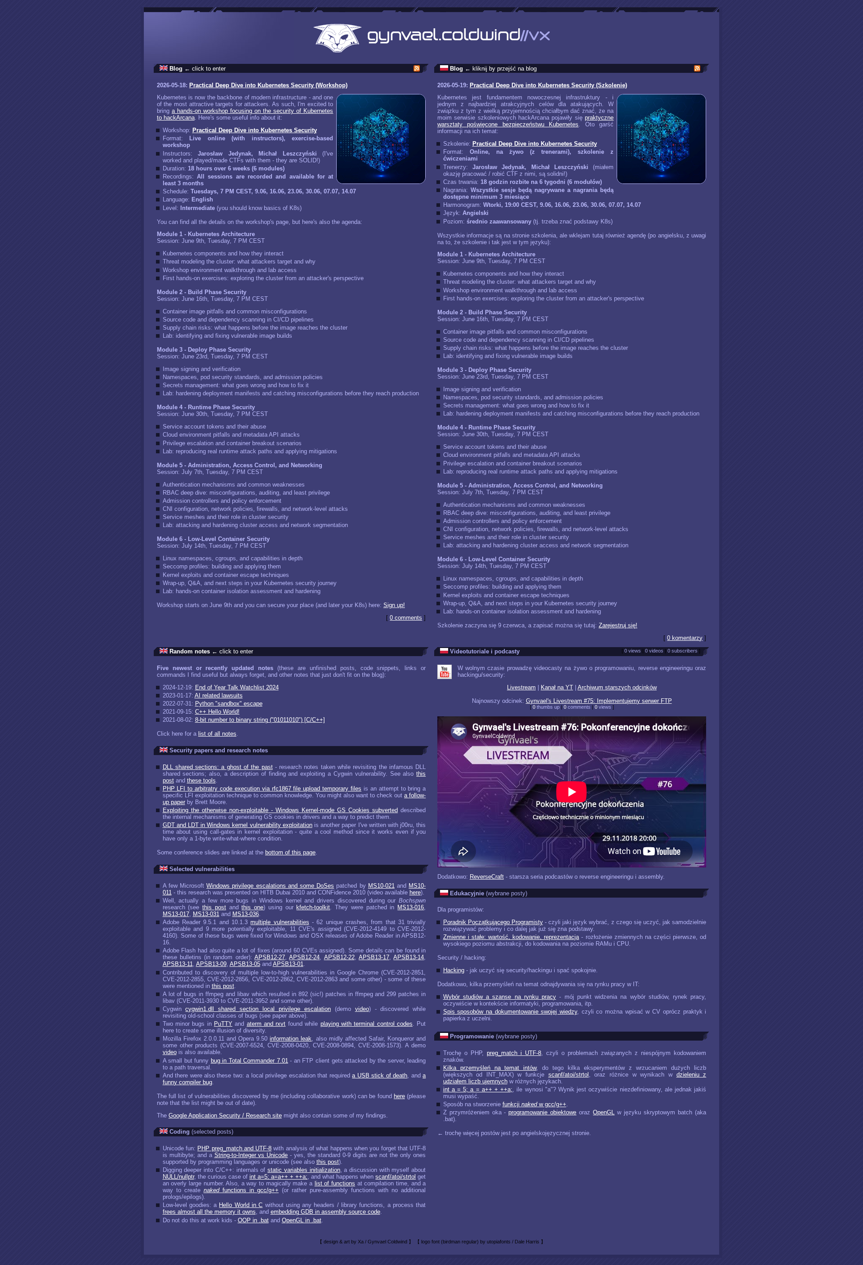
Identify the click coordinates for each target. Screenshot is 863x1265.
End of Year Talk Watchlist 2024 (237, 687)
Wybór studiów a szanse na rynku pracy (499, 996)
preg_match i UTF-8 (514, 1053)
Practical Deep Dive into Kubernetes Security (254, 130)
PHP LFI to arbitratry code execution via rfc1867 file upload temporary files (262, 788)
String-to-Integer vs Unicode (251, 1155)
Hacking (453, 970)
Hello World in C (240, 1205)
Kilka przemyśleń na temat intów (490, 1067)
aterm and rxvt (266, 1023)
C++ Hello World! (217, 711)
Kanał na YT (557, 687)
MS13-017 (176, 914)
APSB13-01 (288, 964)
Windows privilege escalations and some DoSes (270, 885)
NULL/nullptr (178, 1176)
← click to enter (205, 68)
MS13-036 (245, 914)
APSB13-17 (374, 957)
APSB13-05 (245, 964)
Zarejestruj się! (618, 625)
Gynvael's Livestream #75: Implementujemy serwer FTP (599, 700)
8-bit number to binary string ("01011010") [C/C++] (260, 719)
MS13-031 (206, 914)
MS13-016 (410, 907)
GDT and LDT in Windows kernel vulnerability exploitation (237, 825)
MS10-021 (381, 885)
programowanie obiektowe (542, 1112)
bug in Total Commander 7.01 (249, 1060)
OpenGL (603, 1112)
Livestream (521, 687)
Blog (175, 68)
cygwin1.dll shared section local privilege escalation (257, 1009)
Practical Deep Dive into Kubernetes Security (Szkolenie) (548, 85)
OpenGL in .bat (301, 1220)
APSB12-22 (339, 957)
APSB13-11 (178, 964)
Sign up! (394, 605)
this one (252, 907)
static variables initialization (303, 1170)
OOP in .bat (253, 1220)
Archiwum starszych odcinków (617, 687)
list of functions (335, 1183)
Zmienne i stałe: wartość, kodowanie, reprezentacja (511, 937)
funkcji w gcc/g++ (534, 1104)
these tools (201, 780)
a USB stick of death (379, 1075)
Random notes (189, 651)
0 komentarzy (685, 638)
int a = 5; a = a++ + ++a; (478, 1089)
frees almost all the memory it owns (209, 1211)
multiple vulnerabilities (279, 922)
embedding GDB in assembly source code (325, 1211)
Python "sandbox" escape (228, 703)
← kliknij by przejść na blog (501, 68)
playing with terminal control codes (366, 1023)
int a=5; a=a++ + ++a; (278, 1176)
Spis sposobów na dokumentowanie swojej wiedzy (510, 1011)
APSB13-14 (408, 957)
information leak (290, 1038)
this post (214, 907)
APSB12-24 (304, 957)
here (415, 892)
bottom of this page (290, 852)
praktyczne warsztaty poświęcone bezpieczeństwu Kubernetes (525, 121)
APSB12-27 (269, 957)
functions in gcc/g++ (241, 1190)
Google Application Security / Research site (225, 1115)
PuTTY (223, 1023)
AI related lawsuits (219, 695)
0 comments (406, 617)
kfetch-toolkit (313, 907)
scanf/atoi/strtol (395, 1176)
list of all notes (217, 733)
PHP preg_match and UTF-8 (234, 1148)
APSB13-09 (211, 964)
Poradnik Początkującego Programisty (493, 922)
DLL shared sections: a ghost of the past (218, 767)
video (362, 1009)
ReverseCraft (487, 876)
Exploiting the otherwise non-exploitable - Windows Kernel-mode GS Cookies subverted (280, 810)
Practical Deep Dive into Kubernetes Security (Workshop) (268, 85)
